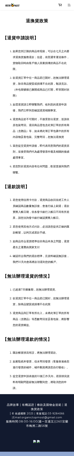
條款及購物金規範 (49, 405)
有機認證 (28, 405)
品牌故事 (13, 405)
